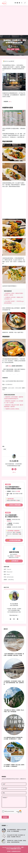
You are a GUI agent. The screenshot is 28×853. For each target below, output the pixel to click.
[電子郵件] (19, 2)
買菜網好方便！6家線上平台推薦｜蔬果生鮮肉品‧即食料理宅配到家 (16, 841)
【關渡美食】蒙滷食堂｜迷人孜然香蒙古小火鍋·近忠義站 (13, 401)
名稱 (4, 784)
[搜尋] (21, 2)
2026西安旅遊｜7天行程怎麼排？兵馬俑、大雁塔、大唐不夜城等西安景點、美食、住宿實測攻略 (14, 682)
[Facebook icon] (13, 469)
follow (9, 366)
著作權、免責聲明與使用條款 (14, 851)
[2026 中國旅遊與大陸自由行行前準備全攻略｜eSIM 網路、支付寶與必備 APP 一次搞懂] (14, 724)
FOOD (9, 49)
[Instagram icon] (15, 469)
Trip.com (9, 569)
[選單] (25, 2)
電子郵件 (5, 788)
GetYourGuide (10, 577)
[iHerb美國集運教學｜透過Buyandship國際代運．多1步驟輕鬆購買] (4, 830)
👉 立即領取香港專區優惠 (14, 540)
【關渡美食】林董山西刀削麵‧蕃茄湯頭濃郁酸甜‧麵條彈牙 (13, 405)
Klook (8, 574)
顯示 (10, 101)
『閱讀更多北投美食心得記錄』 (12, 409)
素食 (4, 449)
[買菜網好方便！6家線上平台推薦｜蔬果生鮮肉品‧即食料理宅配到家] (4, 841)
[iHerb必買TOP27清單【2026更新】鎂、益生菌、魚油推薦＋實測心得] (4, 836)
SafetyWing (11, 579)
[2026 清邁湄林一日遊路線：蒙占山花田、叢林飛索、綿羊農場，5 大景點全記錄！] (14, 752)
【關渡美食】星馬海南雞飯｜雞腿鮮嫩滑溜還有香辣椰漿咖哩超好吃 (13, 397)
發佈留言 (5, 817)
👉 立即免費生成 (14, 561)
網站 (4, 793)
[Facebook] (15, 2)
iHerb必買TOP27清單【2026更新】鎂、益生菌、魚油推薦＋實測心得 (16, 835)
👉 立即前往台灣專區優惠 (14, 505)
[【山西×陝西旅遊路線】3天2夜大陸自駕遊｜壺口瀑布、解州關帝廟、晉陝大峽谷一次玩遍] (14, 641)
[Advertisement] (14, 20)
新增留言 (5, 797)
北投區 (12, 49)
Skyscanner (9, 571)
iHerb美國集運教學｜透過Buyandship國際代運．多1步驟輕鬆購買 (16, 830)
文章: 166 (13, 472)
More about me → (14, 615)
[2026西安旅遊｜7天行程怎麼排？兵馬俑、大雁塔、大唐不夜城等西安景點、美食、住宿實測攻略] (14, 668)
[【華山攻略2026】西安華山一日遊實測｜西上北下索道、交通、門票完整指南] (14, 697)
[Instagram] (17, 2)
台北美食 (17, 49)
